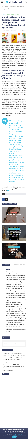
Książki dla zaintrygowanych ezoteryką (14, 250)
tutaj (8, 190)
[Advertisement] (14, 400)
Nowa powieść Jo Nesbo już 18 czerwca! (13, 362)
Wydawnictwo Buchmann (19, 194)
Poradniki (17, 228)
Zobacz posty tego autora (19, 264)
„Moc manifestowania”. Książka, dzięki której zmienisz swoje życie (14, 232)
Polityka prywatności (17, 434)
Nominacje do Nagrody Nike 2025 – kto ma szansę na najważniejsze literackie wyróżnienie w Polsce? (14, 366)
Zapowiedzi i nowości (13, 15)
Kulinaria (4, 15)
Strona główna (5, 6)
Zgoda (14, 436)
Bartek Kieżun (9, 194)
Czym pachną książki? (14, 215)
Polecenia (11, 228)
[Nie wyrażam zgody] (26, 433)
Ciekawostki (14, 212)
